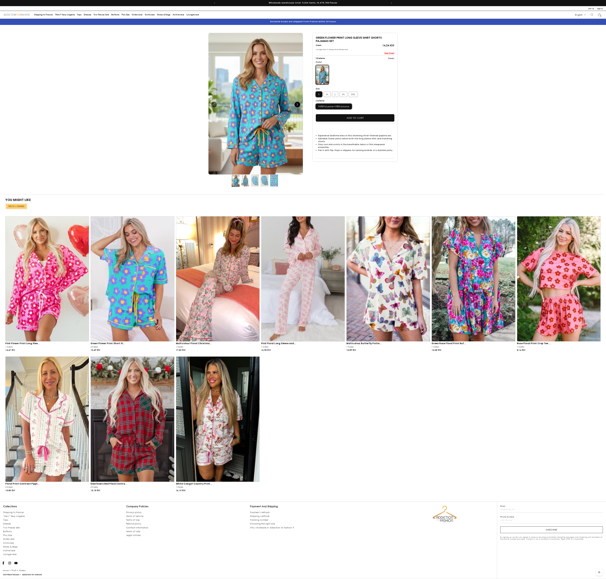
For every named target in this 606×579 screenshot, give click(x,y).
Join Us (591, 8)
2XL (353, 94)
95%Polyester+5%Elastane (333, 106)
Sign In (600, 8)
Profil (14, 570)
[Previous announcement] (214, 3)
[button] (599, 14)
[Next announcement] (391, 3)
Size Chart (389, 53)
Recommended (16, 206)
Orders (22, 570)
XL (343, 94)
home (6, 570)
